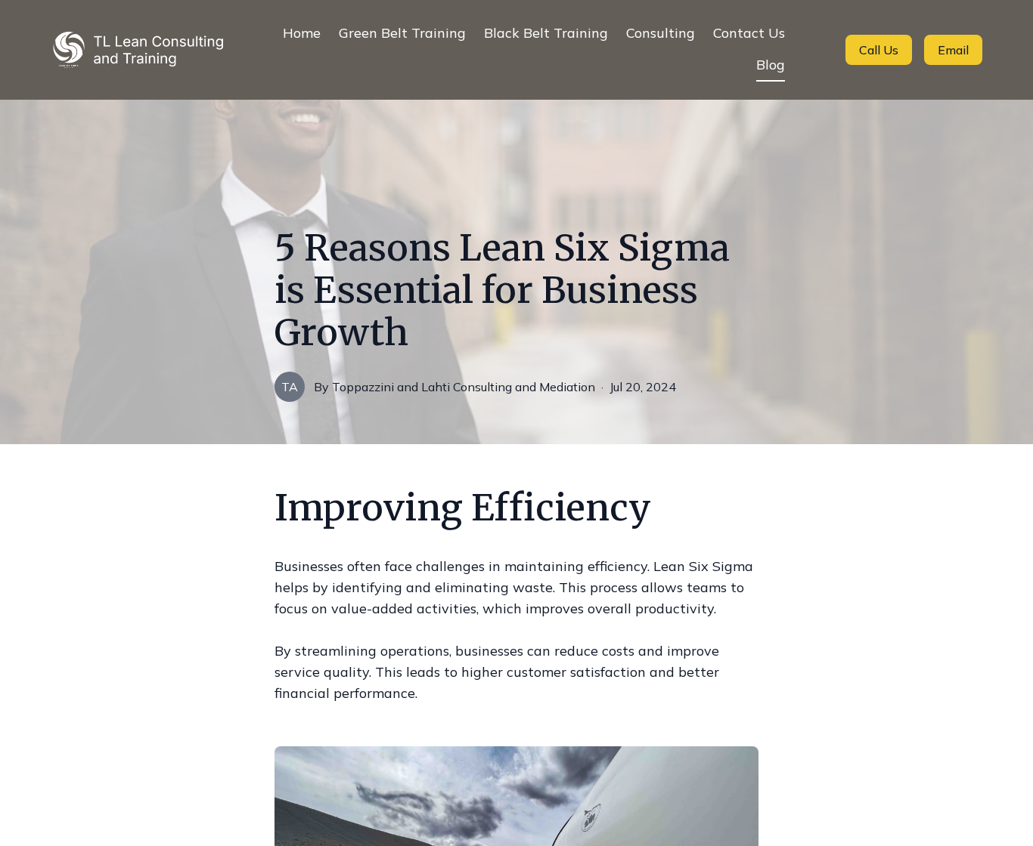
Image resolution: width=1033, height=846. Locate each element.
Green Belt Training (402, 33)
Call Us (878, 49)
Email (953, 49)
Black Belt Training (546, 33)
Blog (770, 64)
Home (302, 33)
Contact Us (749, 33)
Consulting (660, 33)
